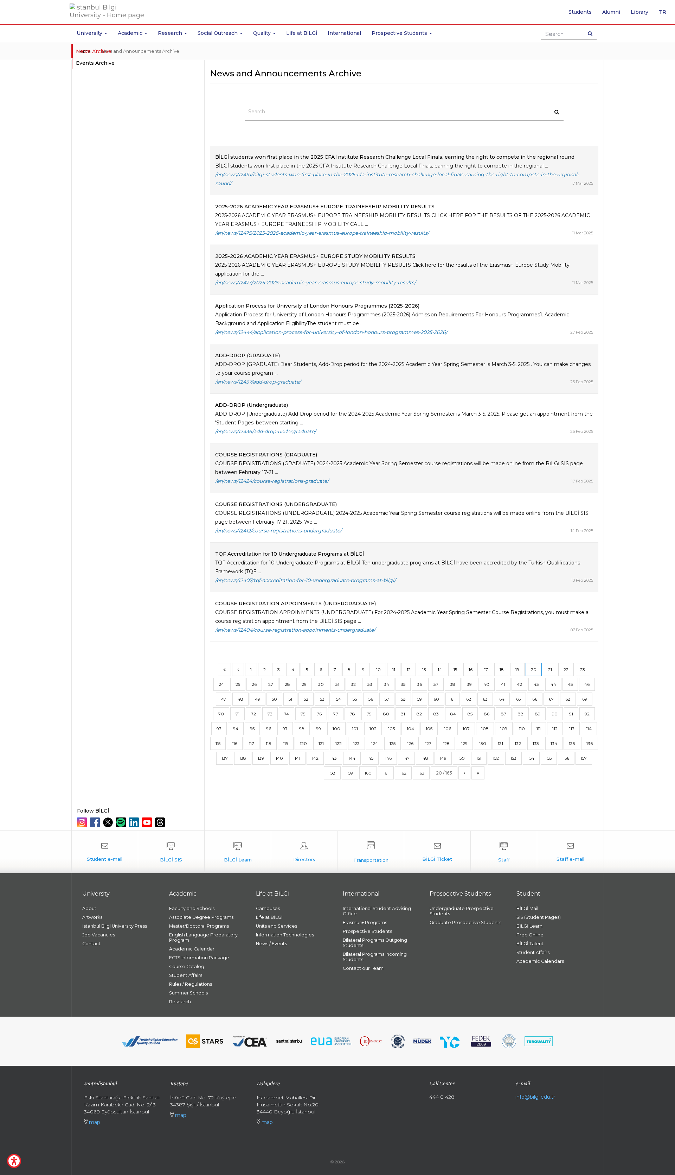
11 (393, 669)
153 (513, 758)
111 (538, 728)
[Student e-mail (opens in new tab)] (105, 852)
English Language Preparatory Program (203, 937)
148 (424, 758)
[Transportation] (371, 852)
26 (254, 684)
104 (410, 728)
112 (555, 728)
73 (270, 713)
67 (551, 699)
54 (338, 699)
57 (387, 699)
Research (180, 1001)
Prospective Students (367, 931)
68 (568, 699)
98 (301, 728)
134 (554, 743)
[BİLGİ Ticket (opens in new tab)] (437, 852)
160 (368, 773)
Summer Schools (188, 993)
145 (370, 758)
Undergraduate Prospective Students (462, 911)
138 (242, 758)
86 (486, 713)
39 (469, 684)
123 (356, 743)
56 (370, 699)
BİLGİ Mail (527, 908)
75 (303, 713)
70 (221, 713)
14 (440, 669)
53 (322, 699)
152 (496, 758)
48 (240, 699)
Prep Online (530, 934)
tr (665, 14)
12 (409, 669)
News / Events (271, 943)
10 (378, 669)
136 (589, 743)
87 (503, 713)
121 (321, 743)
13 (424, 669)
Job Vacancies (98, 934)
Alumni (611, 12)
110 (522, 728)
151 (478, 758)
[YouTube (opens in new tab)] (148, 822)
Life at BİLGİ (301, 33)
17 (486, 669)
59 (419, 699)
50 (274, 699)
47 (223, 699)
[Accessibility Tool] (14, 1161)
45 (570, 684)
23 (582, 669)
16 (470, 669)
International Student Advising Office (377, 911)
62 (468, 699)
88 (520, 713)
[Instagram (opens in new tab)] (83, 822)
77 (335, 713)
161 (385, 773)
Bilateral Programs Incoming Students (375, 957)
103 (391, 728)
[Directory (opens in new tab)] (304, 852)
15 (455, 669)
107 (466, 728)
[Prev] (238, 669)
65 (518, 699)
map (94, 1122)
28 (287, 684)
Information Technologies (285, 934)
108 (485, 728)
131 (500, 743)
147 (406, 758)
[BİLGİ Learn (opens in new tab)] (238, 852)
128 (446, 743)
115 (218, 743)
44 (553, 684)
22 (566, 669)
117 (251, 743)
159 (350, 773)
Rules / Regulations (190, 984)
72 (253, 713)
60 (436, 699)
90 (555, 713)
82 (419, 713)
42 (519, 684)
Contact (91, 943)
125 (393, 743)
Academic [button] (131, 33)
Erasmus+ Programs (365, 922)
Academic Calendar (191, 949)
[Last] (477, 772)
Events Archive (95, 63)
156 (566, 758)
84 (453, 713)
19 (517, 669)
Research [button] (171, 33)
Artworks (92, 917)
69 (584, 699)
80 (386, 713)
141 (297, 758)
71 (237, 713)
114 (589, 728)
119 (285, 743)
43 (536, 684)
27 (270, 684)
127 (428, 743)
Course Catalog (186, 966)
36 (419, 684)
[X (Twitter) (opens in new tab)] (109, 822)
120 (303, 743)
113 (571, 728)
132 (518, 743)
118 (268, 743)
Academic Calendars (540, 961)
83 (436, 713)
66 (534, 699)
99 (318, 728)
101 (355, 728)
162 (403, 773)
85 (470, 713)
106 (447, 728)
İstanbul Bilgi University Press (114, 926)
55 (355, 699)
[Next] (464, 772)
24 (221, 684)
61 (453, 699)
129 (464, 743)
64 (501, 699)
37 (435, 684)
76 (319, 713)
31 (337, 684)
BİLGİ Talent (530, 943)
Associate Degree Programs (201, 917)
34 (386, 684)
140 (279, 758)
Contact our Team (363, 968)
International (344, 33)
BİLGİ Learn (529, 926)
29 (304, 684)
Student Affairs (185, 975)
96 (268, 728)
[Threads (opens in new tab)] (161, 822)
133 (536, 743)
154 (531, 758)
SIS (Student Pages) (538, 917)
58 (403, 699)
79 (369, 713)
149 (443, 758)
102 (373, 728)
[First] (224, 669)
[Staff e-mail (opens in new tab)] (570, 852)
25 (238, 684)
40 (486, 684)
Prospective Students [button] (400, 33)
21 (550, 669)
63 (485, 699)
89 (537, 713)
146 (388, 758)
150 (461, 758)
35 (403, 684)
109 (503, 728)
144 (351, 758)
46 (587, 684)
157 (584, 758)
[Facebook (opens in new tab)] (96, 822)
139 (261, 758)
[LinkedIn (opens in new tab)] (135, 822)
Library (639, 12)
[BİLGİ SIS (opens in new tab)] (171, 852)
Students (580, 12)
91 (571, 713)
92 (587, 713)
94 (235, 728)
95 (252, 728)
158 (332, 773)
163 (421, 773)
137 (224, 758)
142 (315, 758)
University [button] (90, 33)
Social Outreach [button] (218, 33)
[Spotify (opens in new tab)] (122, 822)
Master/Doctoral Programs (199, 926)
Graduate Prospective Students (465, 922)
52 (306, 699)
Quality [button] (262, 33)
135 (572, 743)
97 (285, 728)
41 (503, 684)
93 (219, 728)
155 (549, 758)
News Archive (93, 51)
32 (353, 684)
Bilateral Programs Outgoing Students (375, 942)
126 (410, 743)
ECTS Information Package (199, 957)
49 (257, 699)
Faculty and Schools (191, 908)
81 (403, 713)
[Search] (590, 33)
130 (482, 743)
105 (429, 728)
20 (533, 669)
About (89, 908)
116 (234, 743)
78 (352, 713)
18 (502, 669)
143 (333, 758)
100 (336, 728)
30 (321, 684)
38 (452, 684)
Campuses (268, 908)
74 (286, 713)
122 (338, 743)
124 (374, 743)
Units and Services (276, 926)
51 (290, 699)
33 (369, 684)
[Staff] (504, 852)
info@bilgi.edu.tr (535, 1097)
